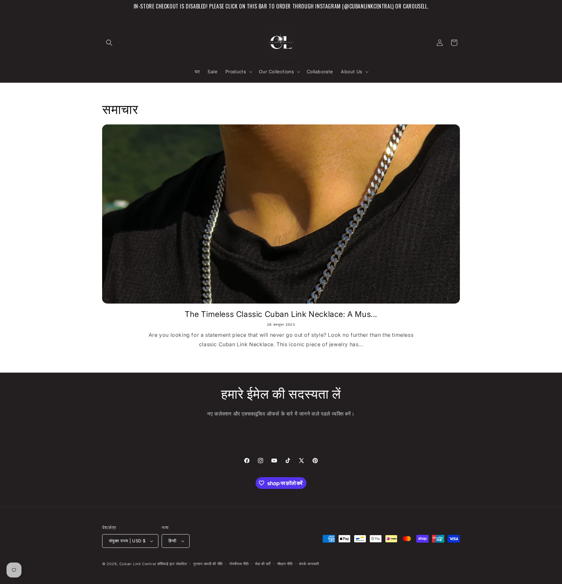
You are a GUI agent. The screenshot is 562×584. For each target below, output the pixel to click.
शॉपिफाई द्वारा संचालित (172, 564)
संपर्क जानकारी (309, 564)
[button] (109, 43)
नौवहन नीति (285, 564)
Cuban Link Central (137, 564)
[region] (281, 6)
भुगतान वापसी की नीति (208, 564)
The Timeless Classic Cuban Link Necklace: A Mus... (281, 314)
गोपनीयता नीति (239, 564)
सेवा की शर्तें (263, 564)
